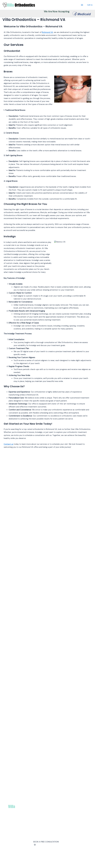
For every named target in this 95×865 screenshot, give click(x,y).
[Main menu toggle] (82, 5)
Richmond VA (47, 32)
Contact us (8, 444)
